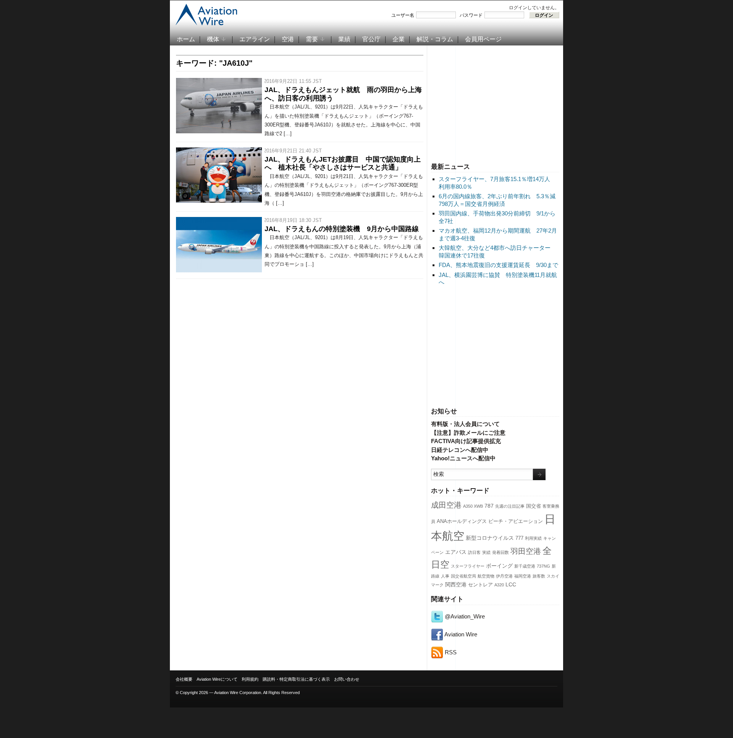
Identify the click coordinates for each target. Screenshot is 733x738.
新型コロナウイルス (490, 538)
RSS (450, 652)
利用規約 (250, 679)
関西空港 (456, 584)
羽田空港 (525, 551)
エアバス (456, 552)
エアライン (254, 39)
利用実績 (533, 538)
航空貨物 (486, 576)
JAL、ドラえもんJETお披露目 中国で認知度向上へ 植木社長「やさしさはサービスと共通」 (343, 163)
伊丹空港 (504, 576)
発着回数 (500, 552)
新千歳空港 (524, 566)
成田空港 (446, 505)
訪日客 (474, 552)
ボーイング (499, 566)
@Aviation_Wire (464, 616)
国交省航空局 (463, 576)
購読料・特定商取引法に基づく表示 (296, 679)
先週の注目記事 (510, 506)
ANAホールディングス (462, 521)
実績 (486, 552)
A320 (499, 585)
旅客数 (539, 576)
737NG (543, 566)
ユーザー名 (402, 15)
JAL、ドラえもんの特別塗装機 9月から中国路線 (342, 229)
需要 (312, 39)
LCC (510, 584)
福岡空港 (522, 576)
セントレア (480, 584)
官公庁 (371, 39)
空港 (288, 39)
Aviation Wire (460, 634)
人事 (445, 576)
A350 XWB (473, 506)
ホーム (186, 39)
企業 (398, 39)
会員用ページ (483, 39)
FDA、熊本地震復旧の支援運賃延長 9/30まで (498, 265)
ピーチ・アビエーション (515, 521)
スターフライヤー (467, 566)
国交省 (533, 506)
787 (489, 506)
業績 (344, 39)
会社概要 (184, 679)
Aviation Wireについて (217, 679)
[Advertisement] (495, 102)
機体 (213, 39)
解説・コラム (435, 39)
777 (519, 538)
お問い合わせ (346, 679)
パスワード (471, 15)
